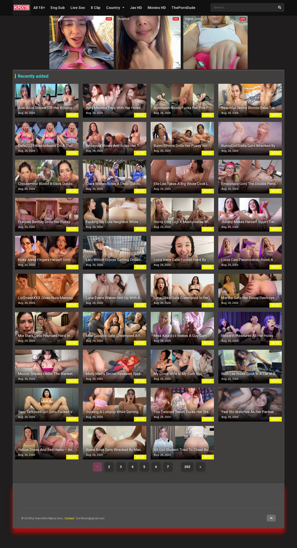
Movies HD (157, 7)
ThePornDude (183, 7)
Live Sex (77, 7)
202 (187, 467)
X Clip (95, 7)
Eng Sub (58, 7)
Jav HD (136, 7)
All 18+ (39, 7)
